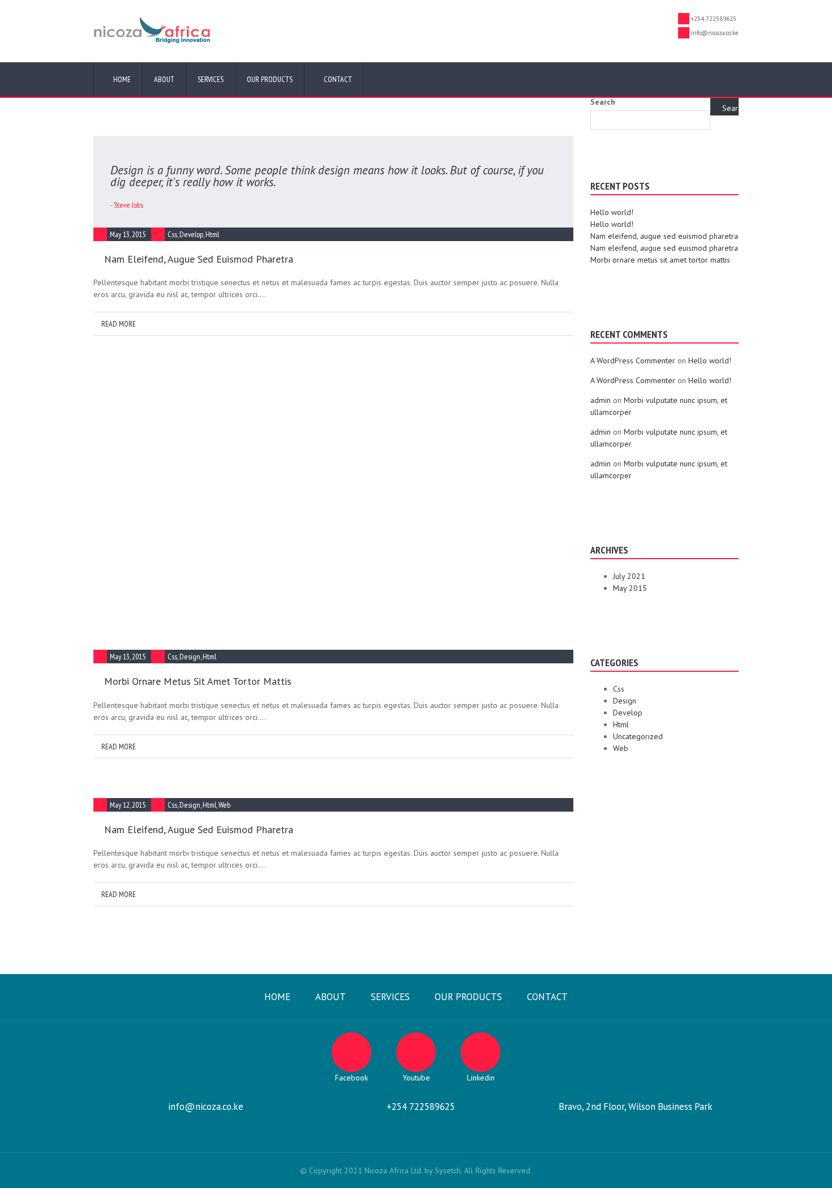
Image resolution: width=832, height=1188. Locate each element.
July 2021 (629, 576)
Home (121, 79)
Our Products (270, 79)
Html (212, 234)
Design (189, 656)
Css (172, 234)
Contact (337, 79)
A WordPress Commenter (632, 360)
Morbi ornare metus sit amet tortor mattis (197, 681)
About (164, 79)
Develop (191, 234)
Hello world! (611, 212)
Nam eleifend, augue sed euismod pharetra (198, 258)
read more (118, 324)
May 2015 (630, 588)
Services (211, 79)
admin (600, 400)
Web (224, 805)
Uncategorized (638, 736)
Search (602, 102)
